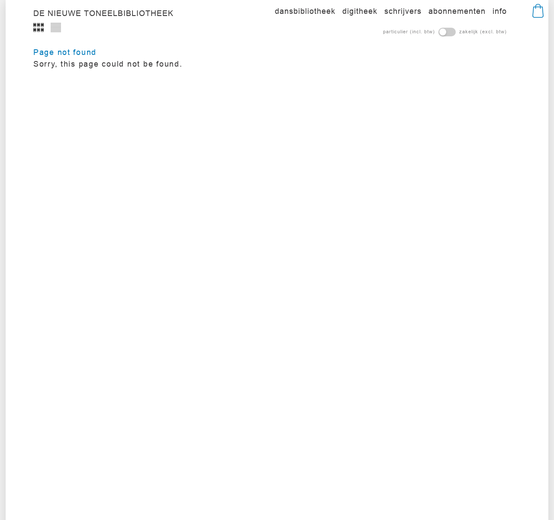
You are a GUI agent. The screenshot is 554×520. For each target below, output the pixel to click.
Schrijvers (403, 11)
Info (500, 11)
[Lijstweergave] (56, 27)
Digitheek (359, 11)
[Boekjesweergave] (38, 27)
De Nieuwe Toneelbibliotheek (103, 13)
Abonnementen (457, 11)
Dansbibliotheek (305, 11)
